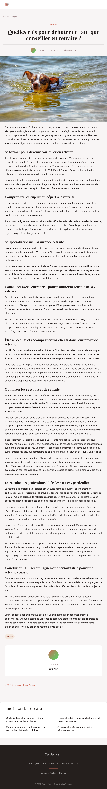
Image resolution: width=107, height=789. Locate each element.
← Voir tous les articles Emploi (20, 685)
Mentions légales (48, 773)
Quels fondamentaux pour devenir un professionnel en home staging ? (24, 719)
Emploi (14, 16)
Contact (62, 773)
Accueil (6, 16)
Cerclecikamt (53, 754)
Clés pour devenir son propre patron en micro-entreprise (76, 728)
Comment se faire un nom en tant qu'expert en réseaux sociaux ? (78, 719)
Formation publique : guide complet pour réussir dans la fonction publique (26, 728)
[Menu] (100, 4)
